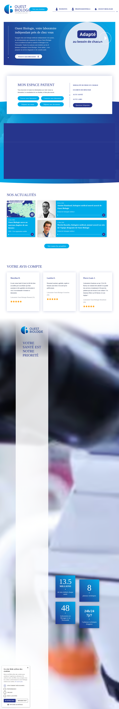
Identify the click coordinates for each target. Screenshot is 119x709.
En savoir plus (19, 681)
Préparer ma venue (27, 104)
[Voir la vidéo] (105, 38)
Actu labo (77, 99)
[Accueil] (19, 9)
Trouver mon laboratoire (27, 57)
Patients (63, 9)
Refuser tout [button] (22, 700)
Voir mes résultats (38, 9)
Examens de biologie (82, 90)
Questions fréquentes (83, 105)
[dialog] (16, 686)
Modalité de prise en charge (85, 85)
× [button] (27, 667)
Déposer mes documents (52, 104)
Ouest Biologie (105, 9)
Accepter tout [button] (9, 700)
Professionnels (82, 9)
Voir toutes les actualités (57, 246)
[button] (16, 704)
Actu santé (78, 94)
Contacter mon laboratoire (52, 98)
